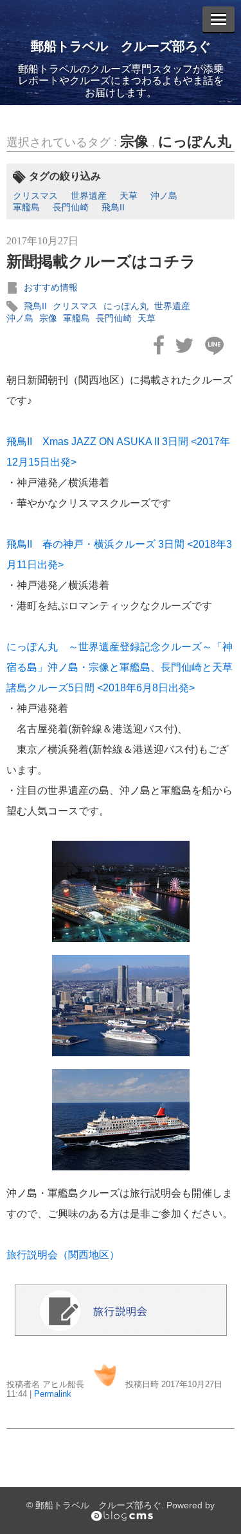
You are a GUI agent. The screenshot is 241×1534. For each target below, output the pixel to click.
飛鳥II (113, 207)
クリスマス (35, 195)
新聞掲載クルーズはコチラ (101, 261)
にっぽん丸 (194, 141)
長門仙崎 (71, 207)
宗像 (134, 141)
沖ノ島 (163, 195)
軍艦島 (26, 207)
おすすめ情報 (51, 287)
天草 (129, 195)
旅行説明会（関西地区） (63, 1254)
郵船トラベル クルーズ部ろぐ (121, 46)
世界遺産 (89, 195)
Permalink (52, 1394)
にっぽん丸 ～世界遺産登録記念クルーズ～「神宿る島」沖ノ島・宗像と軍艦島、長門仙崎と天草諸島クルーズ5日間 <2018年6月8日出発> (119, 667)
